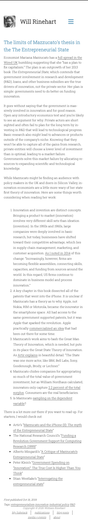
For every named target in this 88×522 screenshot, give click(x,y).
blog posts (63, 512)
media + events (37, 517)
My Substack (19, 512)
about (57, 517)
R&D (72, 504)
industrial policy (59, 504)
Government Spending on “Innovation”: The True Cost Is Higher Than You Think (46, 467)
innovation (41, 504)
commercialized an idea (46, 328)
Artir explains (28, 355)
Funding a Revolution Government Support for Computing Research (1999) (47, 440)
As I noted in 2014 (57, 253)
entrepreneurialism (22, 504)
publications (41, 512)
